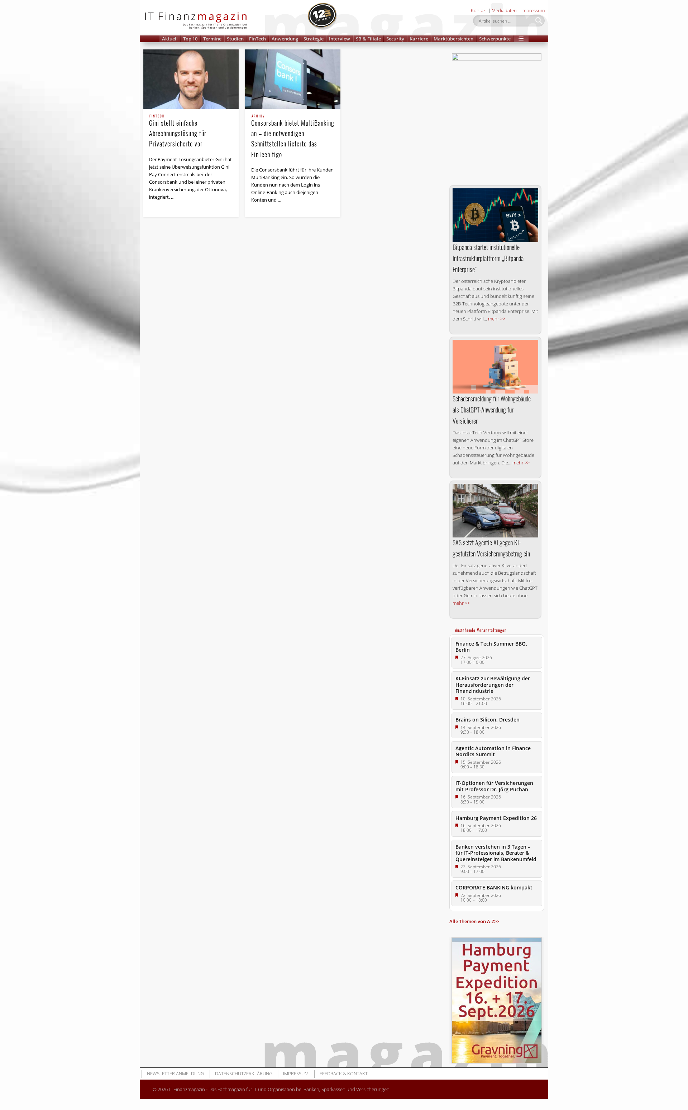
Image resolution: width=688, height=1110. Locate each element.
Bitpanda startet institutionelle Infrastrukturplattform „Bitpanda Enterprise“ (488, 258)
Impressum (533, 10)
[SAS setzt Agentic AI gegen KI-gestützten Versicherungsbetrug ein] (495, 510)
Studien (235, 38)
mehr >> (496, 318)
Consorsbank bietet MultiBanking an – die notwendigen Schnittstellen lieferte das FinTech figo (292, 137)
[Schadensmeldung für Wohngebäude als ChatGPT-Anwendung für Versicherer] (495, 367)
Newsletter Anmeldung (175, 1073)
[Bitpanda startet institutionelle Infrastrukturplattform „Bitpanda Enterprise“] (495, 215)
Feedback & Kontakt (344, 1073)
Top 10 (190, 38)
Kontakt (479, 10)
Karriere (419, 38)
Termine (212, 38)
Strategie (314, 38)
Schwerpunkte (495, 38)
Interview (339, 38)
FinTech (257, 38)
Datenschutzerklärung (243, 1073)
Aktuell (170, 38)
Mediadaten (504, 10)
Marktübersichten (453, 38)
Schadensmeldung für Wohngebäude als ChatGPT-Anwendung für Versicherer (492, 409)
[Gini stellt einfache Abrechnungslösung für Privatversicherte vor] (191, 79)
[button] (521, 38)
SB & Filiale (368, 38)
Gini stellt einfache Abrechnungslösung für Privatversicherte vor (177, 131)
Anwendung (285, 38)
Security (395, 38)
